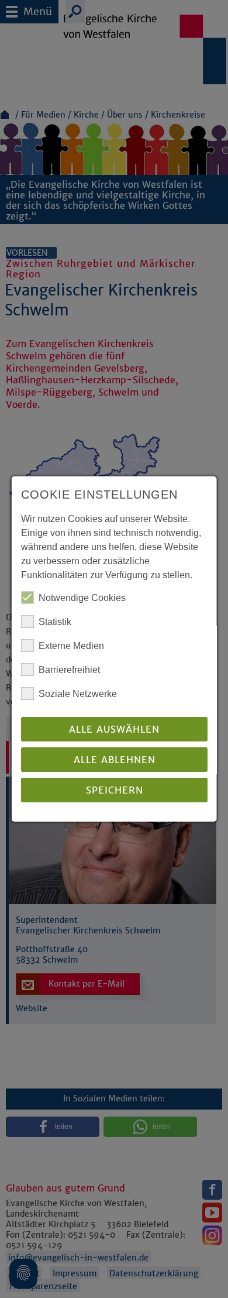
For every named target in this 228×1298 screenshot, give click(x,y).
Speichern (114, 790)
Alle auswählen (114, 729)
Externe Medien (71, 646)
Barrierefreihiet (69, 670)
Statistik (55, 622)
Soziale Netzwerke (78, 694)
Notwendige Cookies (82, 598)
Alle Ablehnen (114, 759)
